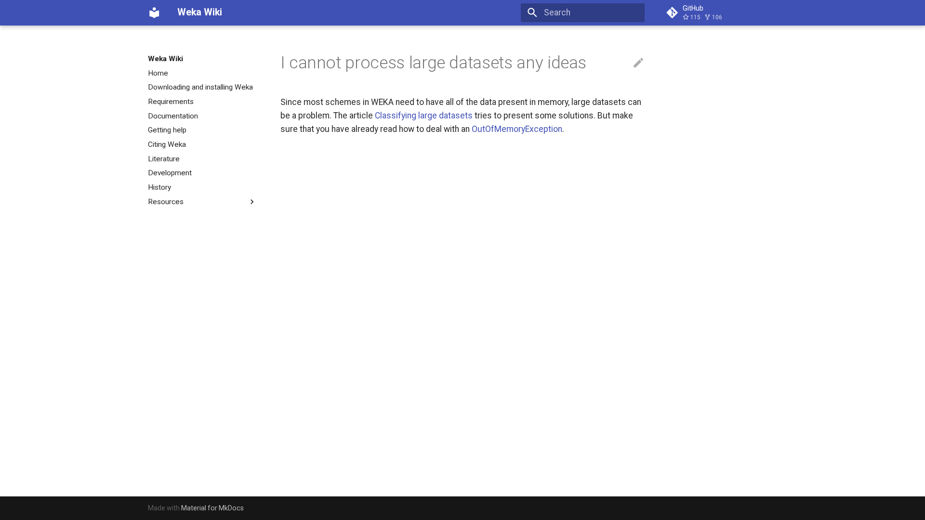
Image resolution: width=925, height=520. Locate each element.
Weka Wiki (165, 58)
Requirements (171, 101)
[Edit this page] (638, 63)
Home (158, 73)
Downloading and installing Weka (200, 87)
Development (170, 173)
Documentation (173, 116)
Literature (164, 159)
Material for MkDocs (212, 508)
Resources (166, 201)
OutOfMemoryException (517, 129)
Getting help (167, 130)
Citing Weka (167, 144)
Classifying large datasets (424, 115)
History (159, 187)
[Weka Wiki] (154, 12)
